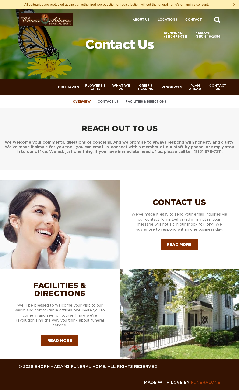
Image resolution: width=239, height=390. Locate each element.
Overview (82, 101)
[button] (217, 19)
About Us (141, 19)
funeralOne (205, 382)
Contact (193, 19)
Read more (182, 244)
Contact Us (108, 101)
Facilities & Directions (146, 101)
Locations (167, 19)
